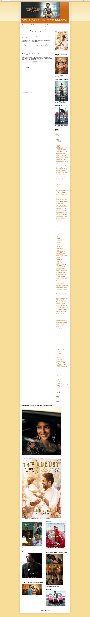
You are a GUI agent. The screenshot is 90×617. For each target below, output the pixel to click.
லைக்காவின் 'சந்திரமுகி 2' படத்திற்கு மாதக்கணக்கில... (61, 242)
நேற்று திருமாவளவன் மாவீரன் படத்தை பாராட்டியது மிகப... (61, 302)
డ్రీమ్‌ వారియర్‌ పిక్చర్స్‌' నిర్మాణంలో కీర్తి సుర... (61, 366)
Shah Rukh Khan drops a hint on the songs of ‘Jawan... (61, 330)
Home (37, 91)
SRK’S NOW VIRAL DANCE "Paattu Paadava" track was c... (61, 295)
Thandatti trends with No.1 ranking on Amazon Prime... (61, 289)
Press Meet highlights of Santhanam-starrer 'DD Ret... (61, 265)
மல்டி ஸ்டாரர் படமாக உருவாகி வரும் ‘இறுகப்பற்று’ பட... (60, 163)
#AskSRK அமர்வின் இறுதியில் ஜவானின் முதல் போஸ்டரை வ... (61, 387)
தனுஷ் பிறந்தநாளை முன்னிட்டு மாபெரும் (61, 198)
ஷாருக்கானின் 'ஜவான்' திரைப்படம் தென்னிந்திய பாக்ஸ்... (60, 383)
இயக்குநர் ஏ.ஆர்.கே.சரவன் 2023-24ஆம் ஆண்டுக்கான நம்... (61, 200)
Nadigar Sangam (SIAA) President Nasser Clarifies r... (61, 220)
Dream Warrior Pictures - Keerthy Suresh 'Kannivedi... (61, 369)
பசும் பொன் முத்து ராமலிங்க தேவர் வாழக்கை (62, 255)
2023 (56, 139)
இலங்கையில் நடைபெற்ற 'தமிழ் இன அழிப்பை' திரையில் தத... (60, 351)
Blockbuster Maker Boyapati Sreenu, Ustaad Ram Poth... (61, 148)
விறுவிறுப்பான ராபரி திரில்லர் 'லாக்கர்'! (61, 282)
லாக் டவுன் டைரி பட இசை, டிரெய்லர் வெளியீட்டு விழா (60, 261)
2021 (56, 397)
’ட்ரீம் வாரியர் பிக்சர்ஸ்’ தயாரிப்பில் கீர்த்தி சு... (62, 367)
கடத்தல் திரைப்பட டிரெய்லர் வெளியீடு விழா (61, 319)
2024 (56, 138)
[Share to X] (35, 61)
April (57, 391)
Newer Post (24, 91)
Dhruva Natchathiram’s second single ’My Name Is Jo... (61, 306)
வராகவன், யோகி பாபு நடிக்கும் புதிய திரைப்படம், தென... (60, 154)
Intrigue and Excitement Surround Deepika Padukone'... (61, 336)
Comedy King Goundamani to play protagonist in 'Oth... (61, 238)
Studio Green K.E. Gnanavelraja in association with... (61, 259)
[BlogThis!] (34, 61)
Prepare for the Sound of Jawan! (61, 189)
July (57, 146)
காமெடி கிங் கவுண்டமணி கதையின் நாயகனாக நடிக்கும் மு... (61, 240)
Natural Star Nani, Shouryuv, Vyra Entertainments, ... (61, 353)
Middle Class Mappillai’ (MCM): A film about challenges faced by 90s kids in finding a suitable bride (39, 24)
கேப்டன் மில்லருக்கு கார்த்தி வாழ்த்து (61, 205)
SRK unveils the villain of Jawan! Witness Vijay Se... (61, 252)
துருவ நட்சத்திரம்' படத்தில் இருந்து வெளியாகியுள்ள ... (60, 304)
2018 (56, 401)
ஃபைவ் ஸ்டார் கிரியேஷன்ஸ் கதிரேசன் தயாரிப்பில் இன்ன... (61, 365)
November (58, 141)
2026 (56, 135)
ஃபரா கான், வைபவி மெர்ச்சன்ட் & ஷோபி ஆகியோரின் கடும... (61, 332)
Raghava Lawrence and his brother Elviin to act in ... (61, 363)
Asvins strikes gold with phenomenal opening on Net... (61, 246)
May (57, 390)
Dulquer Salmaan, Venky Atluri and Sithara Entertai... (61, 209)
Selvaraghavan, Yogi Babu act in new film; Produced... (61, 152)
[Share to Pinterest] (37, 61)
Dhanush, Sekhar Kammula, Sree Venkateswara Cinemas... (61, 228)
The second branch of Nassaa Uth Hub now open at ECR (61, 276)
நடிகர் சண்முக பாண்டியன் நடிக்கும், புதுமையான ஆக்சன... (60, 355)
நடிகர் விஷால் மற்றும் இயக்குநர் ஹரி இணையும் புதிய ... (61, 373)
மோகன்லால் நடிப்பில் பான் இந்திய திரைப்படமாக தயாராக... (60, 375)
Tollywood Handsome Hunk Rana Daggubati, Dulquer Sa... (61, 192)
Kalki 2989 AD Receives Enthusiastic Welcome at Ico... (61, 278)
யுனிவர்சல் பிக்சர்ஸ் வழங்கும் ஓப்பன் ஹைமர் (62, 298)
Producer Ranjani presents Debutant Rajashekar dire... (61, 186)
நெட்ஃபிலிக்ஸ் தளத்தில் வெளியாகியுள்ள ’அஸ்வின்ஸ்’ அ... (61, 244)
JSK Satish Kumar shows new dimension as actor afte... (60, 267)
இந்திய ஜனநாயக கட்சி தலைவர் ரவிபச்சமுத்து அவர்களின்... (60, 349)
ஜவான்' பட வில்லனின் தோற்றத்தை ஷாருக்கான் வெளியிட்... (60, 254)
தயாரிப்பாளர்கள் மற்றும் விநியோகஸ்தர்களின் (62, 167)
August (58, 145)
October (58, 142)
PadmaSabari (58, 130)
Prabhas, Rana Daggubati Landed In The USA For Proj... (61, 320)
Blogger (49, 610)
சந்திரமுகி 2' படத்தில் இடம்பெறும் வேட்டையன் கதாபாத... (60, 176)
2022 (56, 396)
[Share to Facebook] (36, 61)
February (58, 393)
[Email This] (33, 61)
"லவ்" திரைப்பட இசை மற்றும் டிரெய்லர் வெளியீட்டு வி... (61, 379)
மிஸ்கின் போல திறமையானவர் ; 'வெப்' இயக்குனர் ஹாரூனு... (61, 218)
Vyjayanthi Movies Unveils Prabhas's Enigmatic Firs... (61, 315)
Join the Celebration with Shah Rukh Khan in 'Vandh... (61, 168)
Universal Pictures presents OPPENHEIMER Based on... (60, 300)
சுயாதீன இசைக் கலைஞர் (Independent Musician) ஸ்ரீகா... (61, 211)
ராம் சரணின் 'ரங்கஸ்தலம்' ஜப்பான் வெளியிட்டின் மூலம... (60, 359)
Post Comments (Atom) (29, 92)
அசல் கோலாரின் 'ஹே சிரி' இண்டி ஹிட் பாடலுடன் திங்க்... (61, 182)
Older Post (50, 91)
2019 (56, 400)
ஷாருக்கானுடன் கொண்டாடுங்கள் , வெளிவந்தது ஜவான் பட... (60, 170)
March (57, 392)
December (58, 140)
